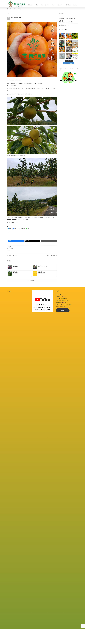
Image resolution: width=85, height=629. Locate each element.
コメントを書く (10, 248)
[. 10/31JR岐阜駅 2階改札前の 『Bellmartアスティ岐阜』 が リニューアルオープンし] (68, 49)
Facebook (14, 219)
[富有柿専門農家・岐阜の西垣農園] (16, 3)
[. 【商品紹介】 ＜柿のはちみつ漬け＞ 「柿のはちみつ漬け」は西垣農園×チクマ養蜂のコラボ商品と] (75, 43)
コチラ (12, 85)
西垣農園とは (30, 4)
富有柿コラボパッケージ (13, 255)
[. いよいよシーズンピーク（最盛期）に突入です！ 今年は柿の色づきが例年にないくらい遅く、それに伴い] (62, 36)
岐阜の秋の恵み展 (41, 272)
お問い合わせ (68, 4)
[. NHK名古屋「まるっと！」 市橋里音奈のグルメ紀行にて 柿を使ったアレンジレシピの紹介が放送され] (68, 56)
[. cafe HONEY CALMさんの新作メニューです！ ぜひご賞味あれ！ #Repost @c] (68, 43)
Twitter (53, 217)
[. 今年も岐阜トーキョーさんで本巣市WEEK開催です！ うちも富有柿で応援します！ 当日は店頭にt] (75, 49)
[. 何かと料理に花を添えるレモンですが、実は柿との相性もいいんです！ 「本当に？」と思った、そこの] (75, 36)
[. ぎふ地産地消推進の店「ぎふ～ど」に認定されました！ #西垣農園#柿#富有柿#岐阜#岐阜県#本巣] (62, 43)
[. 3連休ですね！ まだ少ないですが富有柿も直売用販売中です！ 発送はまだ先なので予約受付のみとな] (62, 49)
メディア (75, 4)
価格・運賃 (47, 4)
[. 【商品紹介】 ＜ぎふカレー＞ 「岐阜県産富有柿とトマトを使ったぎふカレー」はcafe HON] (62, 56)
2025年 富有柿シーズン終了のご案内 (66, 21)
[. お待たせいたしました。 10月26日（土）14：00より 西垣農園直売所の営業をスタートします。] (75, 56)
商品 (41, 4)
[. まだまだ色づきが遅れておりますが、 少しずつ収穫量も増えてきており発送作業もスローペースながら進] (68, 36)
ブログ (37, 4)
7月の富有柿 (15, 272)
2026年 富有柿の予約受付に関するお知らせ (67, 18)
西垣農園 (9, 246)
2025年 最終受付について (64, 25)
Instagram (9, 219)
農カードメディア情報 (51, 255)
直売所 (53, 4)
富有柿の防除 (15, 266)
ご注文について (60, 4)
